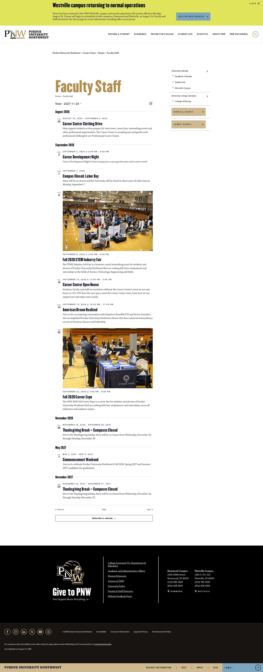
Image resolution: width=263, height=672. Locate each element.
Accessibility (101, 632)
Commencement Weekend (80, 459)
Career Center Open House (81, 284)
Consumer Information (120, 632)
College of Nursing (183, 101)
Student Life (185, 34)
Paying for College (162, 34)
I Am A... (229, 667)
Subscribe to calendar (102, 518)
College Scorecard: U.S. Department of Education (127, 564)
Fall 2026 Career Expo (77, 396)
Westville (204, 591)
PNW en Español (239, 34)
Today (104, 509)
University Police (116, 586)
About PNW (219, 34)
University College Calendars (183, 96)
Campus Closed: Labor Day (81, 176)
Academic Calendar (183, 76)
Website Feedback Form (120, 596)
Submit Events (183, 124)
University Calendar (179, 71)
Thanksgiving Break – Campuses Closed (90, 430)
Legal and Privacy (141, 632)
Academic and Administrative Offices (126, 571)
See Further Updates (191, 16)
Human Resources (117, 576)
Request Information (158, 667)
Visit (184, 667)
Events (58, 96)
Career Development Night (81, 156)
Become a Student (119, 34)
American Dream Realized (80, 309)
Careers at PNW (116, 581)
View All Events (184, 112)
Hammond (177, 591)
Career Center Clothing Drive (82, 123)
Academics (140, 34)
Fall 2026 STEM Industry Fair (82, 259)
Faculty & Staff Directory (120, 591)
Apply (200, 667)
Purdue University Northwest (33, 668)
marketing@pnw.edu (103, 644)
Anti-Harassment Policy (161, 632)
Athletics (202, 34)
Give (215, 667)
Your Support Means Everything (69, 599)
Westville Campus (183, 88)
